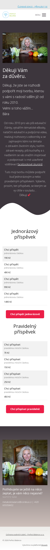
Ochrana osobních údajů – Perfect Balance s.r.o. (25, 534)
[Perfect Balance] (9, 14)
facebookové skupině (30, 164)
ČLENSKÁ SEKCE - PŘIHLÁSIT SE (32, 6)
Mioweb (44, 545)
